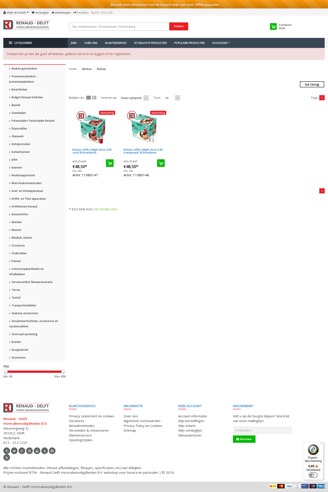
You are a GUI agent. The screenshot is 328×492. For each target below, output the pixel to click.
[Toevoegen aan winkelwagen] (110, 163)
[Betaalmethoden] (272, 486)
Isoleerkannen (20, 152)
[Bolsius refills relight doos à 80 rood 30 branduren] (93, 128)
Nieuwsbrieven (189, 435)
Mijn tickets (187, 425)
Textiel (16, 297)
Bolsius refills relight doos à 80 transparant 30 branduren (143, 151)
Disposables (19, 128)
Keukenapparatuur (23, 175)
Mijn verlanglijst (190, 430)
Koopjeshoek (19, 350)
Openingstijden (80, 440)
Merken (87, 69)
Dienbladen (18, 113)
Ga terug (312, 84)
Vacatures (76, 420)
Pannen (16, 261)
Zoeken (179, 26)
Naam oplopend (131, 98)
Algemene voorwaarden (142, 420)
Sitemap (130, 430)
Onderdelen (19, 253)
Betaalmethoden (82, 425)
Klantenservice (116, 43)
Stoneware (18, 357)
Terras (15, 290)
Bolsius (101, 69)
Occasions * (221, 43)
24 (166, 98)
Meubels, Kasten (21, 238)
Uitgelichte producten (150, 43)
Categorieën (23, 43)
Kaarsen (16, 167)
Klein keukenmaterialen (26, 183)
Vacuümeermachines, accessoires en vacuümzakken (33, 323)
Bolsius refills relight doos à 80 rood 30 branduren (92, 151)
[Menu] (321, 444)
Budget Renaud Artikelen (27, 97)
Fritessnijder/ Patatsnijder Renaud (32, 121)
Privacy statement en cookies (91, 416)
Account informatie (192, 416)
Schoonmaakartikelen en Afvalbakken (26, 271)
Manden (16, 222)
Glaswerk (17, 136)
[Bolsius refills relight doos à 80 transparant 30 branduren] (144, 128)
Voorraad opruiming (24, 334)
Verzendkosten (105, 209)
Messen (16, 230)
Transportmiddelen (23, 305)
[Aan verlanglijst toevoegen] (104, 147)
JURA (74, 43)
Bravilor (16, 342)
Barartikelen (19, 89)
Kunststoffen (19, 214)
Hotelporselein (20, 144)
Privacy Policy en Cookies (143, 425)
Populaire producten (189, 43)
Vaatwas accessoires (24, 313)
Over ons (91, 43)
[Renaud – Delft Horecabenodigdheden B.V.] (26, 26)
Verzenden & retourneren (89, 430)
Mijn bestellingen (191, 420)
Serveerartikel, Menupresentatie (32, 282)
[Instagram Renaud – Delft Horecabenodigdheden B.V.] (52, 450)
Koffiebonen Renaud (24, 206)
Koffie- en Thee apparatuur (28, 199)
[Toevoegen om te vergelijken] (112, 147)
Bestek (15, 105)
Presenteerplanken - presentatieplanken (23, 79)
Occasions (18, 245)
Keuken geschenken (24, 68)
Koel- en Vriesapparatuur (27, 191)
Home (73, 69)
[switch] (313, 475)
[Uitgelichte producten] (6, 457)
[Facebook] (6, 450)
